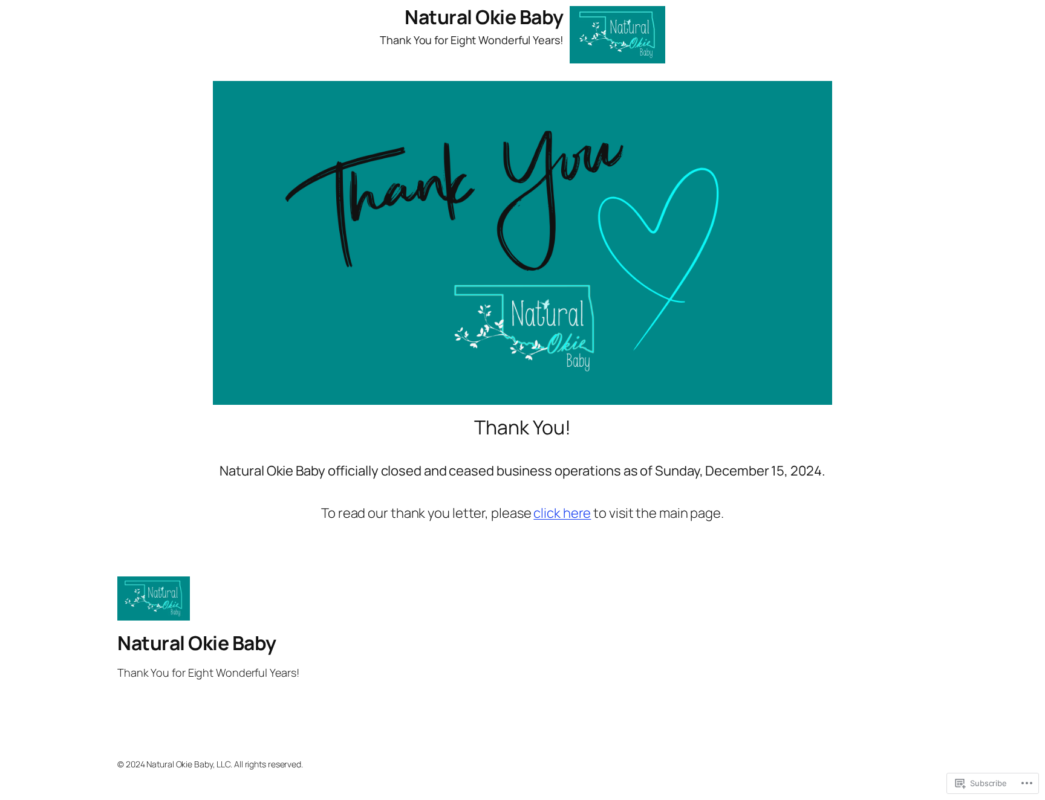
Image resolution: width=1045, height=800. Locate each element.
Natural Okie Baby (484, 17)
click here (562, 513)
